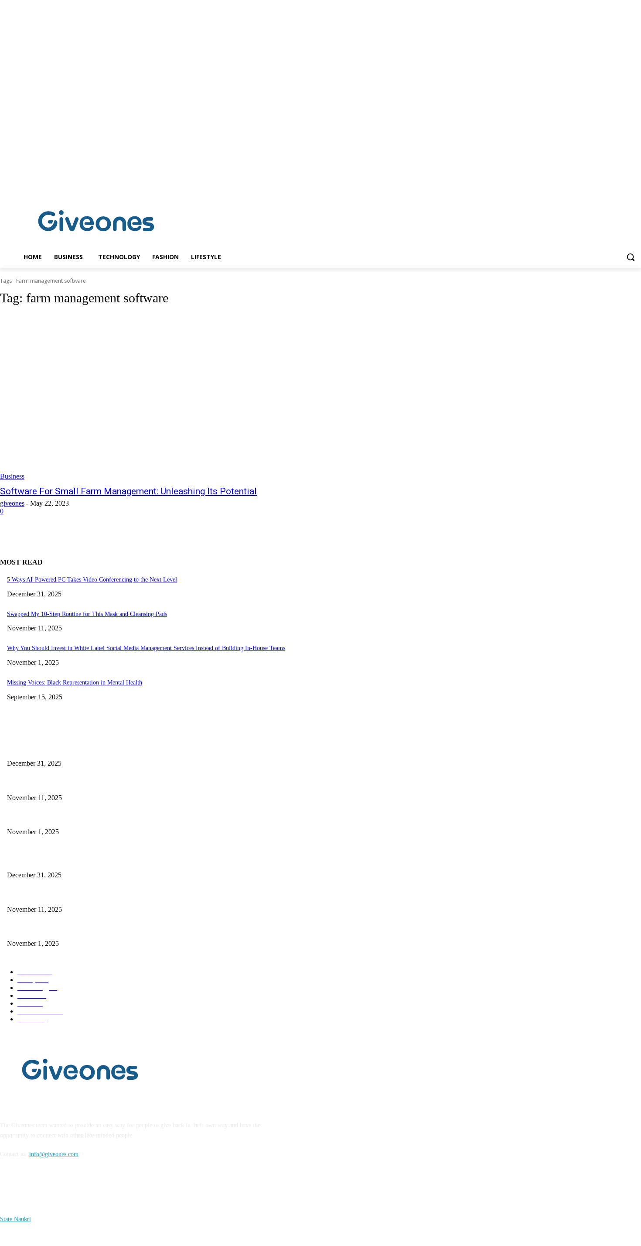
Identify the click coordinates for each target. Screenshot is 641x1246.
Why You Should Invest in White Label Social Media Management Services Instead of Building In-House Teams (146, 648)
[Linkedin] (636, 185)
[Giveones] (96, 223)
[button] (630, 256)
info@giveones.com (53, 1154)
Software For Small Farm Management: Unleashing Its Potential (128, 491)
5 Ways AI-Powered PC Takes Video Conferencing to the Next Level (92, 579)
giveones (12, 503)
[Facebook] (624, 185)
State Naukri (15, 1219)
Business (12, 476)
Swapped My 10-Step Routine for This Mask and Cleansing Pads (87, 614)
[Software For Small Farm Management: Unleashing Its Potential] (165, 397)
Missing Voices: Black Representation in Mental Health (74, 682)
